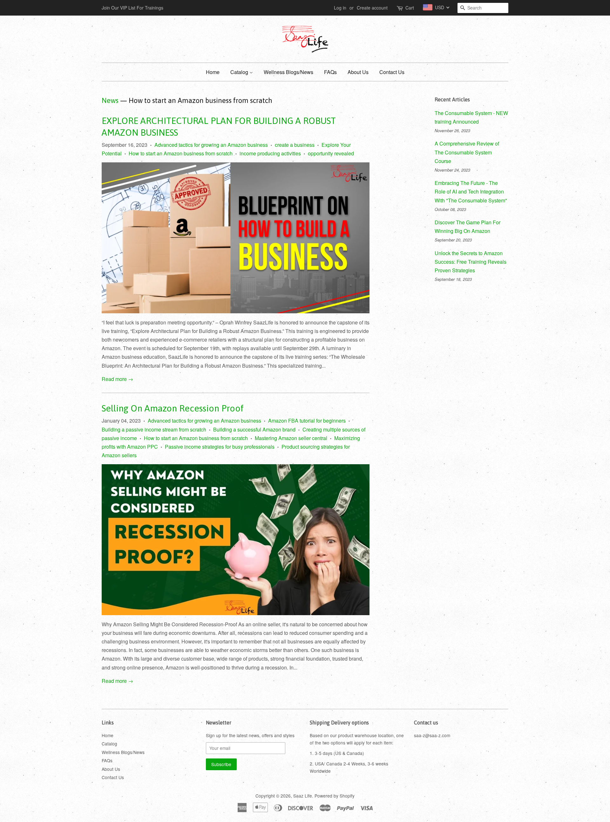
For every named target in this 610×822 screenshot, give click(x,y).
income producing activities (270, 153)
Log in (340, 7)
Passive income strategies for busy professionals (219, 446)
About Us (358, 72)
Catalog (239, 72)
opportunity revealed (331, 153)
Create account (372, 7)
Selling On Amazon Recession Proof (173, 408)
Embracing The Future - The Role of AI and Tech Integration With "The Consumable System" (471, 191)
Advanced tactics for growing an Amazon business (211, 144)
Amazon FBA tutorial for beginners (307, 420)
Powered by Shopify (335, 795)
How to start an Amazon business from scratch (181, 153)
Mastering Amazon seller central (291, 438)
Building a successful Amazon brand (254, 429)
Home (213, 72)
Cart (409, 7)
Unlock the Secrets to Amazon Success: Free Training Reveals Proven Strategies (470, 261)
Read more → (117, 379)
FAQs (330, 72)
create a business (295, 144)
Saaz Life (302, 795)
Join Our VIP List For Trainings (132, 7)
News (110, 100)
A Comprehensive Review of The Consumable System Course (467, 152)
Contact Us (391, 72)
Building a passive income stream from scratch (154, 429)
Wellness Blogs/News (288, 72)
